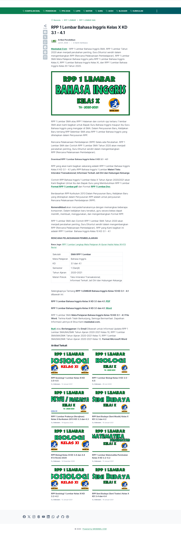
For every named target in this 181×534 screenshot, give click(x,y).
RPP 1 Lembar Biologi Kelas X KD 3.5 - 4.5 (110, 379)
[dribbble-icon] (67, 517)
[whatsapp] (45, 42)
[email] (45, 57)
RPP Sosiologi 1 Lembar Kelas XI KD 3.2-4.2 (68, 494)
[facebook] (45, 32)
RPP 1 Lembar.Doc (100, 186)
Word (109, 308)
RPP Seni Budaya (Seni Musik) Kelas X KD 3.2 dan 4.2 (110, 417)
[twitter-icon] (29, 517)
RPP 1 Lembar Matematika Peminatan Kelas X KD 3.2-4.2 (110, 456)
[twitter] (45, 37)
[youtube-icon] (43, 517)
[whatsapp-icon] (53, 517)
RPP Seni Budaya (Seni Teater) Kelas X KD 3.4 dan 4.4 (110, 494)
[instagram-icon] (33, 517)
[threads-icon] (38, 517)
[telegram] (45, 47)
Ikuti (53, 328)
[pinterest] (45, 52)
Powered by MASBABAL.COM (95, 529)
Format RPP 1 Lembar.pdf (64, 186)
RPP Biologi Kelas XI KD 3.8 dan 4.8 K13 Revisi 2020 (68, 456)
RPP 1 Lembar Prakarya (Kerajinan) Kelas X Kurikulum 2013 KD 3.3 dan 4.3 (70, 417)
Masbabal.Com (59, 49)
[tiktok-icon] (57, 517)
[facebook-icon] (24, 517)
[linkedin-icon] (48, 517)
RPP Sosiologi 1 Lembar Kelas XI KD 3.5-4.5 (68, 379)
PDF (108, 301)
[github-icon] (62, 517)
